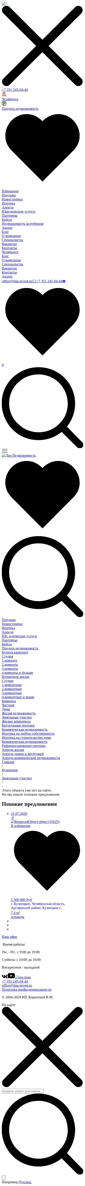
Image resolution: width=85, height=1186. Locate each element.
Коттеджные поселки (18, 725)
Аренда (7, 207)
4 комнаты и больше (17, 673)
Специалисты (12, 240)
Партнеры (9, 215)
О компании (11, 236)
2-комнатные (12, 689)
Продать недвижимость (20, 109)
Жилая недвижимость (19, 713)
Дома (6, 709)
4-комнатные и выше (18, 697)
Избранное (10, 191)
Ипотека (8, 203)
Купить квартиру (15, 652)
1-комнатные (12, 685)
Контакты (9, 248)
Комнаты (9, 701)
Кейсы (7, 219)
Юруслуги (19, 636)
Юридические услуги (18, 211)
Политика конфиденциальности (26, 989)
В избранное (20, 826)
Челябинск (10, 99)
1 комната (9, 660)
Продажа (9, 195)
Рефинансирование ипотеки (24, 746)
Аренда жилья (13, 750)
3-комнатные (12, 693)
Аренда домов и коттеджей (23, 754)
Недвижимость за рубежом (23, 224)
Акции (7, 228)
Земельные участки (17, 717)
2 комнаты (10, 664)
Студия (7, 656)
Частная (8, 705)
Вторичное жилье (15, 677)
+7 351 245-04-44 (15, 90)
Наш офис (9, 937)
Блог (5, 232)
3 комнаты (10, 668)
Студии (7, 681)
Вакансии (9, 244)
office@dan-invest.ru (17, 281)
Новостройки (12, 199)
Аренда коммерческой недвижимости (31, 758)
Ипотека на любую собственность (28, 733)
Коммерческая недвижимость (24, 729)
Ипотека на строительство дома (26, 737)
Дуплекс (25, 1182)
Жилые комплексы (16, 721)
